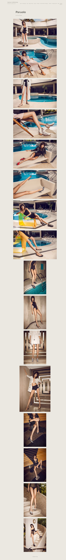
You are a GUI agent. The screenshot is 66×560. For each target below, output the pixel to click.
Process (50, 3)
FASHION (35, 3)
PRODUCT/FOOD (31, 3)
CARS (27, 3)
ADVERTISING (24, 3)
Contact (61, 4)
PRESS (58, 3)
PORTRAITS (46, 3)
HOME (21, 3)
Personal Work (54, 3)
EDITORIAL (38, 3)
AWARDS (61, 3)
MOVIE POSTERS (42, 3)
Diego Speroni (12, 2)
